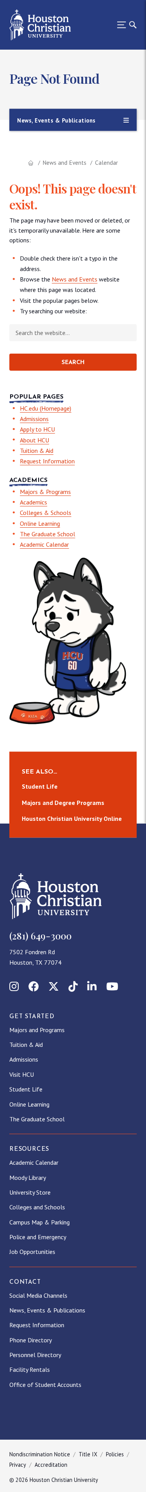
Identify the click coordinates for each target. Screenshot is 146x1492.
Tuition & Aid (36, 450)
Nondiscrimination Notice (39, 1454)
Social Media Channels (38, 1295)
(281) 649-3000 (40, 935)
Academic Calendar (44, 544)
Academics (33, 502)
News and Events (64, 162)
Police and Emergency (37, 1237)
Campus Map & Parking (39, 1222)
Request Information (47, 461)
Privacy (17, 1464)
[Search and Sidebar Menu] (125, 25)
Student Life (40, 786)
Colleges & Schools (45, 512)
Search (73, 363)
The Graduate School (47, 534)
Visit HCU (21, 1074)
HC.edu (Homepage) (45, 408)
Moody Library (27, 1177)
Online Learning (40, 523)
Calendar (106, 162)
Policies (115, 1454)
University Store (30, 1192)
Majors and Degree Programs (63, 802)
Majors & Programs (45, 492)
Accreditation (51, 1464)
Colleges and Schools (37, 1207)
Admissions (34, 419)
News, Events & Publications (47, 1310)
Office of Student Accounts (45, 1384)
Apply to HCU (37, 429)
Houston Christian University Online (72, 818)
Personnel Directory (35, 1355)
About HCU (34, 440)
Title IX (88, 1454)
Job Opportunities (32, 1251)
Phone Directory (30, 1340)
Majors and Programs (37, 1030)
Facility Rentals (29, 1369)
